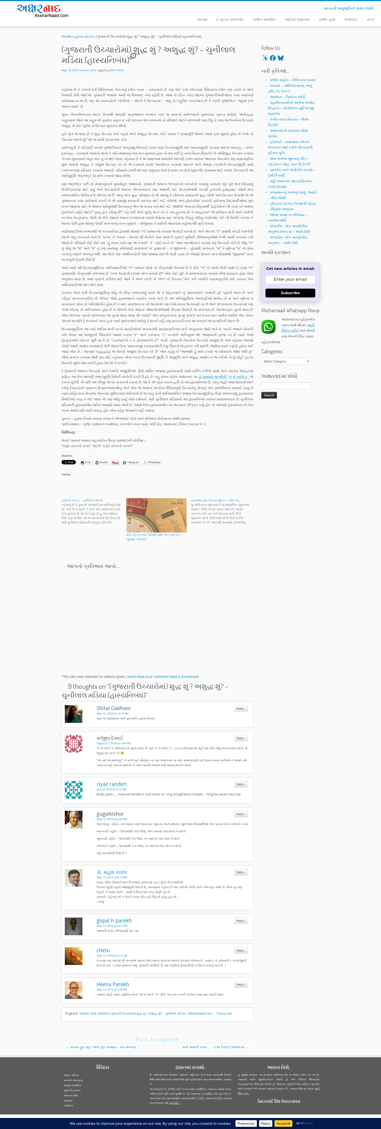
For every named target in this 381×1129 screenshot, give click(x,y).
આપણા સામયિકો (72, 1085)
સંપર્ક (370, 19)
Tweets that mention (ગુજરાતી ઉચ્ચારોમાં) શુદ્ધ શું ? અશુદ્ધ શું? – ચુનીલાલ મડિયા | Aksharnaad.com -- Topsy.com (155, 1013)
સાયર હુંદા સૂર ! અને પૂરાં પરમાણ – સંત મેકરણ (101, 1047)
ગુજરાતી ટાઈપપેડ (72, 1090)
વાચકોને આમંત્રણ (73, 1080)
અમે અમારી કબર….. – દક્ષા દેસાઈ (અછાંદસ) (215, 1047)
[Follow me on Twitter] (103, 9)
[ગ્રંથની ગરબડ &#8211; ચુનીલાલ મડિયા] (94, 511)
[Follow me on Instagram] (109, 9)
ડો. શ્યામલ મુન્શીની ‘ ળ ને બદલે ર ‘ (224, 376)
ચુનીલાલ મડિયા (115, 70)
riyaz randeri (112, 783)
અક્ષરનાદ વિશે (71, 1095)
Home (202, 19)
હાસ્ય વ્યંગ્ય (84, 36)
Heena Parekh (113, 984)
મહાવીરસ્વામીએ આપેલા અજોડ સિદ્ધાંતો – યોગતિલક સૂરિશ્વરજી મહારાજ (291, 108)
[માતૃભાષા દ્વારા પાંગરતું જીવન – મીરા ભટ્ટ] (223, 511)
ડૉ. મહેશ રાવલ (112, 871)
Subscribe (290, 293)
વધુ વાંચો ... (175, 1103)
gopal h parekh (114, 920)
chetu (103, 950)
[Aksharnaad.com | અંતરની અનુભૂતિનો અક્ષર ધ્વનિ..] (44, 10)
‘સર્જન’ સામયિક (264, 19)
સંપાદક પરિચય (71, 1075)
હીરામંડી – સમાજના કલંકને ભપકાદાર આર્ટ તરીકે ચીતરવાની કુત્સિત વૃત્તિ (290, 147)
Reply (241, 708)
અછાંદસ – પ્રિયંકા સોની (287, 96)
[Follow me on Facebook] (106, 9)
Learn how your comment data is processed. (162, 676)
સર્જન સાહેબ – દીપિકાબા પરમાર (293, 79)
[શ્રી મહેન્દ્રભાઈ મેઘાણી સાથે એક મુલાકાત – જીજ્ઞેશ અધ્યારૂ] (156, 515)
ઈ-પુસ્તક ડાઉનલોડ (230, 19)
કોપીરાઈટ (351, 19)
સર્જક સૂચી (327, 19)
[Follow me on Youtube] (112, 9)
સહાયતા (68, 1100)
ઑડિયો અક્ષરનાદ (297, 19)
